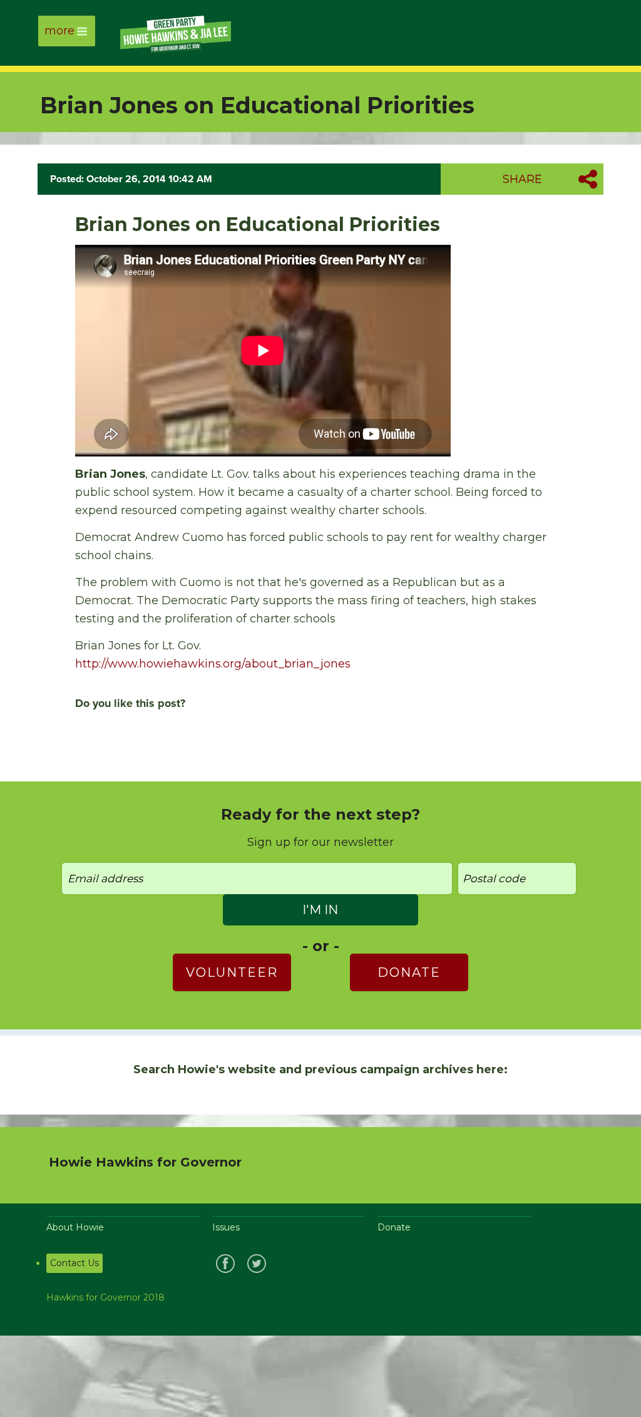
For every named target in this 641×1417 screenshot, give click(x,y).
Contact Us (74, 1263)
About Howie (75, 1227)
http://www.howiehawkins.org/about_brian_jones (213, 664)
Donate (409, 972)
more (59, 31)
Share (522, 179)
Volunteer (232, 972)
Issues (226, 1227)
